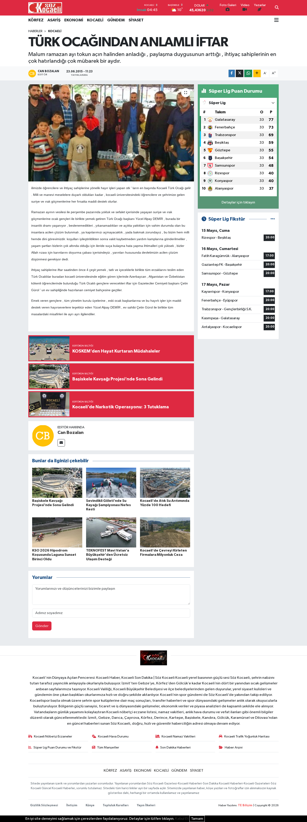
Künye (90, 805)
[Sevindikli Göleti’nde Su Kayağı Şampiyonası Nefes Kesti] (111, 483)
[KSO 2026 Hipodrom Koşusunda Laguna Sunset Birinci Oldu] (57, 532)
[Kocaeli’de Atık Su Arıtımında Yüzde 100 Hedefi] (165, 483)
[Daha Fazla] (257, 73)
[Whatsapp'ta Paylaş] (248, 73)
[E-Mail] (61, 443)
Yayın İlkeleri (146, 805)
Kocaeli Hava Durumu (113, 736)
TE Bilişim (245, 805)
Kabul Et (182, 819)
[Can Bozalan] (43, 436)
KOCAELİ (95, 20)
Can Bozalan (71, 432)
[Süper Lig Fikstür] (273, 219)
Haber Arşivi (233, 747)
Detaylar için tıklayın (238, 202)
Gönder (42, 626)
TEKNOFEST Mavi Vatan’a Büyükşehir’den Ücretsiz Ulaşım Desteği (107, 555)
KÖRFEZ (36, 20)
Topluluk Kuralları (116, 805)
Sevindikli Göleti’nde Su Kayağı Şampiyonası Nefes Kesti (108, 505)
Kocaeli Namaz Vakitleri (178, 736)
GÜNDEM (116, 20)
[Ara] (277, 8)
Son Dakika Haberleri (175, 747)
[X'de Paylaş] (239, 73)
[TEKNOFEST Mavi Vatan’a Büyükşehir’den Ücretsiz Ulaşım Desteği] (111, 532)
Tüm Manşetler (108, 747)
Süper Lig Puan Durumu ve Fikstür (57, 747)
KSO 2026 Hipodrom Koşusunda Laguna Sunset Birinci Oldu (54, 555)
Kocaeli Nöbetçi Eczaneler (53, 736)
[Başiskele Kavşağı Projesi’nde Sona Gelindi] (57, 483)
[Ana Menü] (276, 20)
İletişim (71, 805)
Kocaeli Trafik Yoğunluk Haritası (246, 736)
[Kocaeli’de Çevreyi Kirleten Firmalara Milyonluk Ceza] (165, 532)
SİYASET (136, 20)
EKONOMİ (73, 20)
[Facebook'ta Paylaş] (232, 73)
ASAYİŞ (53, 20)
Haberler (35, 31)
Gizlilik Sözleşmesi (44, 805)
